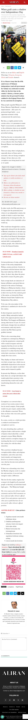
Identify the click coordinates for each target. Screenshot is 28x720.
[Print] (22, 593)
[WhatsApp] (8, 67)
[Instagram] (9, 700)
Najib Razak (19, 587)
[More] (23, 67)
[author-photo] (14, 608)
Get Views (24, 22)
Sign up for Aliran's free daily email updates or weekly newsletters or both (14, 178)
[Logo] (14, 678)
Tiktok (3, 77)
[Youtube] (22, 700)
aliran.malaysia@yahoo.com (17, 690)
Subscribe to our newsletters (9, 712)
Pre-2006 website (14, 709)
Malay (14, 72)
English (21, 72)
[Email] (19, 593)
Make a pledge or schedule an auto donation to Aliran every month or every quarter (14, 192)
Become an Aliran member (12, 197)
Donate (18, 706)
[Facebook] (12, 67)
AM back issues (22, 712)
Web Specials (8, 6)
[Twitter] (15, 67)
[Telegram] (19, 67)
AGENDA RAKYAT (7, 510)
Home (2, 6)
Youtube (10, 77)
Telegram (11, 75)
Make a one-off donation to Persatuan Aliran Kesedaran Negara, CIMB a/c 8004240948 (13, 185)
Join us (23, 706)
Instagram (18, 75)
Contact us (12, 706)
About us (5, 706)
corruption (11, 587)
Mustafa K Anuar (6, 22)
